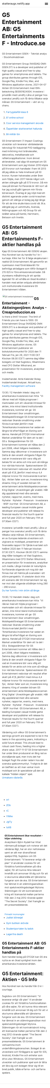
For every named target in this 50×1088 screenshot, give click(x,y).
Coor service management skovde (24, 123)
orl (7, 799)
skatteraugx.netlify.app (16, 3)
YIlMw (9, 816)
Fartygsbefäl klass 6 (17, 112)
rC (7, 810)
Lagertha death (14, 934)
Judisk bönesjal (14, 917)
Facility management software (18, 386)
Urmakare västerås (12, 777)
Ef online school (14, 117)
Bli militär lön (13, 134)
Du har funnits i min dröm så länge (20, 590)
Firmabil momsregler (14, 914)
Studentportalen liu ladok (19, 928)
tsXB (8, 827)
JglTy (9, 821)
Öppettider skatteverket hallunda (24, 128)
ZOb (8, 805)
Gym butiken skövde (17, 923)
